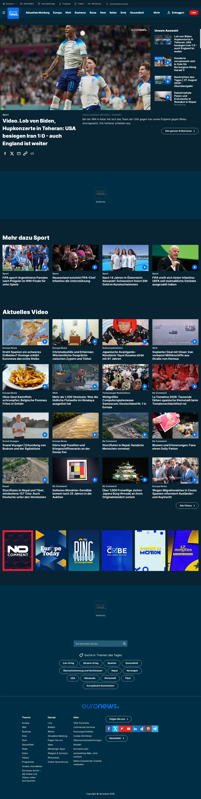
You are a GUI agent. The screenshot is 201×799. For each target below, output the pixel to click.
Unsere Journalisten (32, 766)
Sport (6, 273)
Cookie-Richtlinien (82, 736)
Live (194, 12)
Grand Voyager (11, 441)
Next (103, 12)
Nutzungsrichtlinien (83, 731)
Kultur (113, 12)
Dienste (52, 717)
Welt (68, 12)
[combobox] (123, 3)
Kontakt (77, 744)
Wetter (51, 731)
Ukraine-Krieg (90, 663)
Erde (123, 12)
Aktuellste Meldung (37, 12)
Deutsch (9, 4)
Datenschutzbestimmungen (87, 740)
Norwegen (132, 670)
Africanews (53, 757)
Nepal (6, 486)
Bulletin (51, 727)
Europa (57, 12)
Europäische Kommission (100, 685)
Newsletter (115, 738)
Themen (26, 717)
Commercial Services (84, 727)
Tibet (127, 678)
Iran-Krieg (68, 663)
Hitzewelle (89, 678)
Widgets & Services (58, 753)
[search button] (107, 3)
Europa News (10, 348)
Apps (50, 744)
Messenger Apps (56, 749)
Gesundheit (137, 12)
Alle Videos (186, 505)
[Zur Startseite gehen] (13, 13)
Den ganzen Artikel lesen (178, 130)
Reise (93, 12)
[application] (75, 67)
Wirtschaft (110, 678)
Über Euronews (81, 723)
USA (73, 678)
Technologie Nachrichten (116, 392)
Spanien (112, 663)
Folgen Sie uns (55, 740)
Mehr (76, 717)
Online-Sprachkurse (58, 761)
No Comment (159, 392)
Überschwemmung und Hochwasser (82, 670)
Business (80, 12)
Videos (25, 757)
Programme (28, 761)
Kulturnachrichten (112, 348)
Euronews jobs (80, 749)
